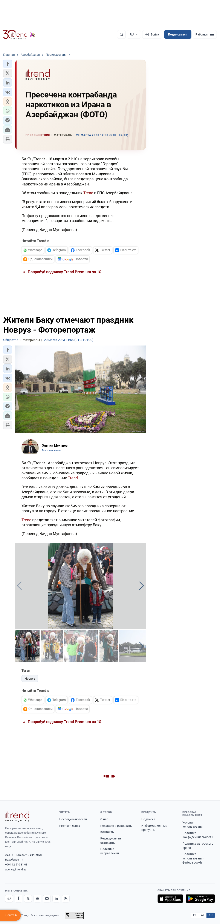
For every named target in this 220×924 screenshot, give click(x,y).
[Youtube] (37, 898)
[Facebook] (18, 898)
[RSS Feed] (66, 898)
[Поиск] (121, 34)
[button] (7, 64)
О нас (104, 819)
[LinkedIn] (56, 898)
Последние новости (73, 819)
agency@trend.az (15, 869)
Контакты (107, 832)
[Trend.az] (19, 34)
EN (195, 915)
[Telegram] (47, 898)
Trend (88, 193)
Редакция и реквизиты (116, 825)
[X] (28, 898)
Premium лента (69, 825)
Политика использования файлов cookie (193, 858)
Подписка (148, 819)
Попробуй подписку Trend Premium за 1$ (64, 272)
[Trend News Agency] (17, 816)
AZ (203, 915)
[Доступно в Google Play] (200, 898)
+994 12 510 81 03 (16, 864)
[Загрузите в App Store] (170, 898)
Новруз (30, 678)
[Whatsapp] (9, 898)
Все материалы (51, 450)
